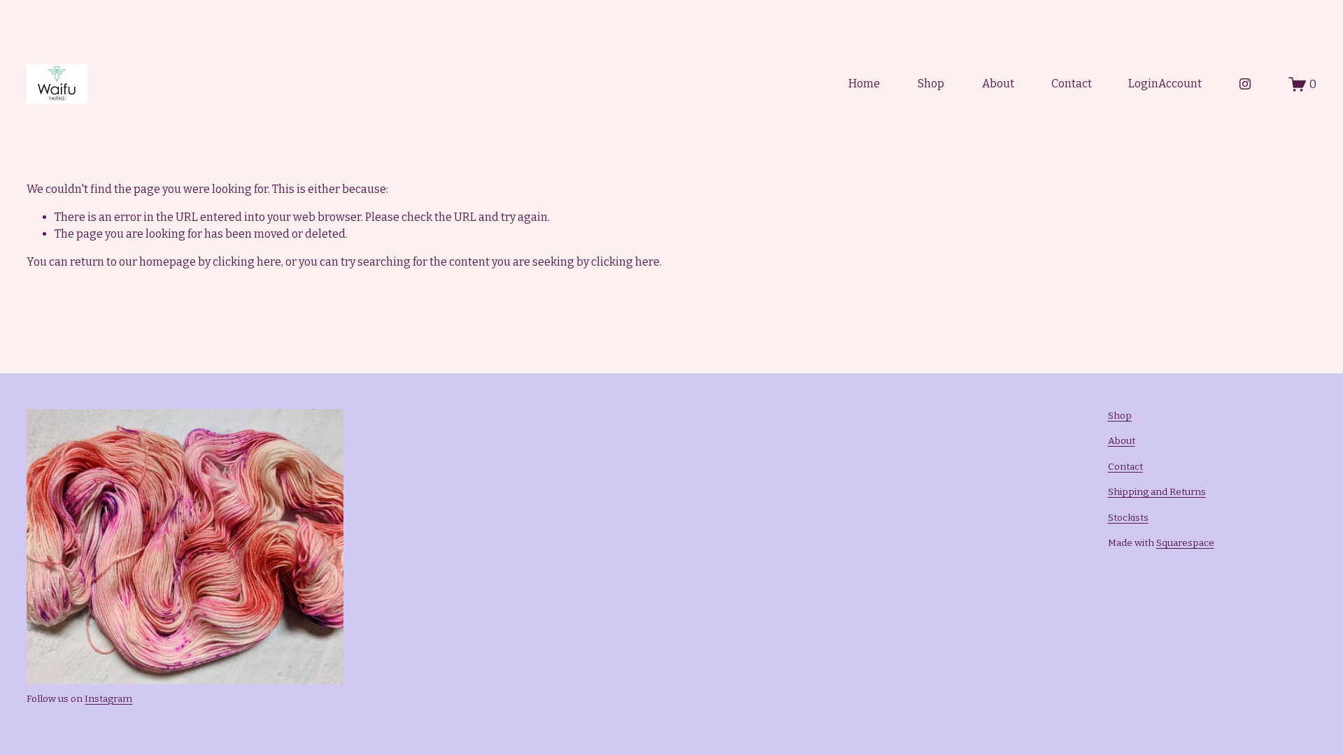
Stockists (1128, 518)
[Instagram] (1245, 84)
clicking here (247, 261)
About (998, 83)
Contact (1071, 83)
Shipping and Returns (1157, 492)
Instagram (108, 699)
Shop (931, 83)
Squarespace (1185, 543)
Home (864, 83)
